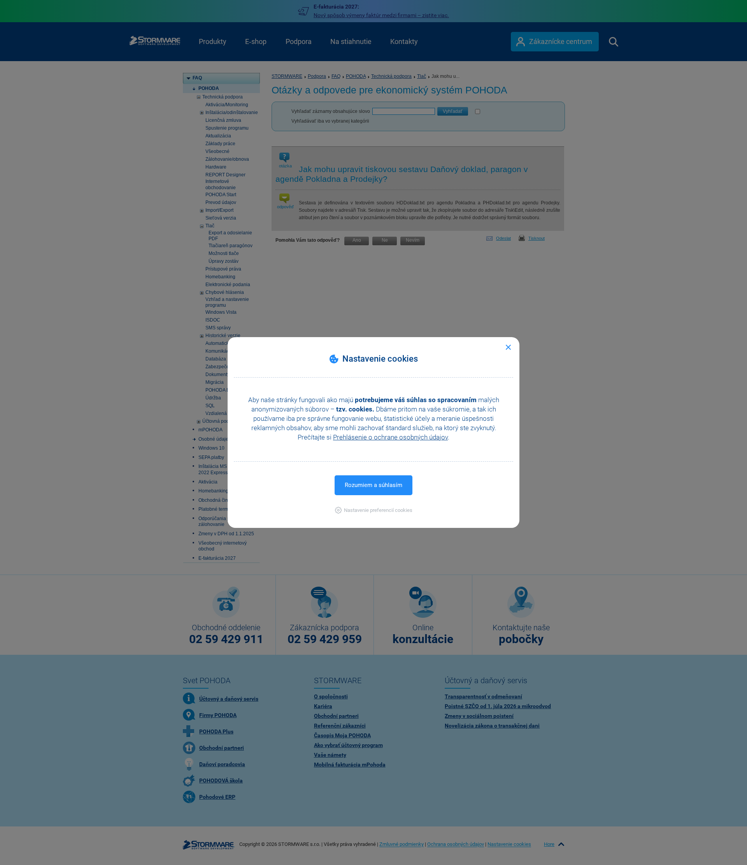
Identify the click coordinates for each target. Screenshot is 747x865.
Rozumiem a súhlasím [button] (373, 485)
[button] (373, 510)
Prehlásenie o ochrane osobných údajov (390, 437)
